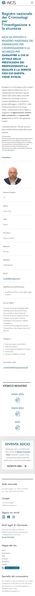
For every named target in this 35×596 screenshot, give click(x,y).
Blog (3, 556)
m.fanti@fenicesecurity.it (11, 278)
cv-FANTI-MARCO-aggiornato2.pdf (15, 367)
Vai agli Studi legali (8, 537)
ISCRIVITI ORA (14, 466)
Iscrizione (5, 559)
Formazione (5, 561)
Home (4, 550)
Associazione (6, 553)
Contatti (4, 564)
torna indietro (6, 157)
